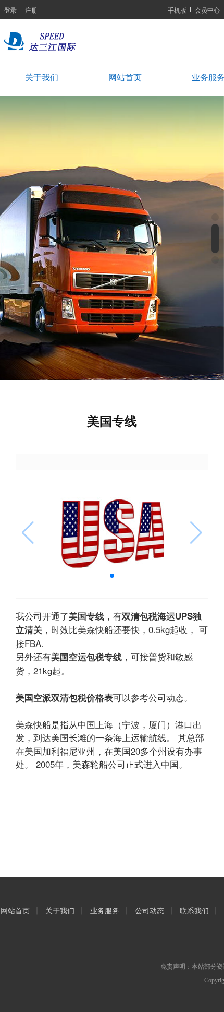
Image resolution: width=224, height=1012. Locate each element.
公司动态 (149, 911)
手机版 (177, 9)
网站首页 (125, 77)
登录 (10, 9)
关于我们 (41, 77)
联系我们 (194, 911)
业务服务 (104, 911)
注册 (31, 9)
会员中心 (207, 9)
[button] (215, 217)
